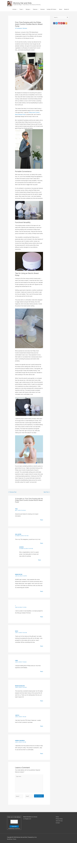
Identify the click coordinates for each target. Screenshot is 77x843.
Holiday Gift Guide (51, 9)
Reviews (42, 9)
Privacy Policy (59, 818)
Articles (14, 9)
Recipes (28, 9)
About (60, 9)
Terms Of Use (59, 820)
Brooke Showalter (20, 685)
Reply (41, 519)
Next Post (47, 492)
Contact (58, 822)
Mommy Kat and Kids (22, 3)
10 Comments (18, 28)
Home (57, 816)
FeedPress (17, 828)
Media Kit (66, 9)
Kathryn (21, 547)
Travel (21, 9)
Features (35, 9)
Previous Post (12, 492)
